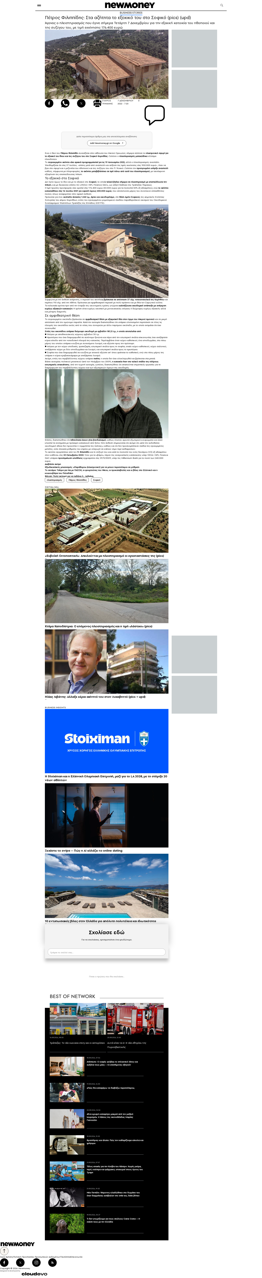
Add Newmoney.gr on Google (105, 143)
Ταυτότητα (65, 1256)
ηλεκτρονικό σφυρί (155, 153)
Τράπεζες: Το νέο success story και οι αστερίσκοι (77, 1042)
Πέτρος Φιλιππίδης (78, 479)
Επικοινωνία (76, 1256)
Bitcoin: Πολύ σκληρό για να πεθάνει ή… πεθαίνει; (69, 476)
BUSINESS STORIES (131, 13)
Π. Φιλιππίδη (83, 451)
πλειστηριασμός (127, 156)
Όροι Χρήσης (6, 1256)
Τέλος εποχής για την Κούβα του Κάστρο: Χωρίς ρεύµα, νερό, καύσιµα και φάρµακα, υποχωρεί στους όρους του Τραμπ (115, 1169)
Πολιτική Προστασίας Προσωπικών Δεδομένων (36, 1256)
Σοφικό (96, 479)
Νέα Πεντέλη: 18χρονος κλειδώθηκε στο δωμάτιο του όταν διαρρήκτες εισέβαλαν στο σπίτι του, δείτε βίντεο (113, 1194)
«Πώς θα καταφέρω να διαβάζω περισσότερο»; (111, 1087)
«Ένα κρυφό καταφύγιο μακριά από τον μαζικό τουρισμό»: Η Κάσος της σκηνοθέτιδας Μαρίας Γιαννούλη (110, 1117)
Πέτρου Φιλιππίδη (69, 153)
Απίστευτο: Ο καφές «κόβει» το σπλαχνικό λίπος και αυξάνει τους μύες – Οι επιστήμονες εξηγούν (112, 1063)
